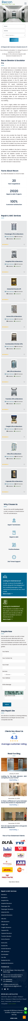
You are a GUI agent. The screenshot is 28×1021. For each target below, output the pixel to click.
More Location (12, 1003)
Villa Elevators (5, 921)
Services (4, 671)
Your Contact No (7, 658)
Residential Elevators (7, 963)
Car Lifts (3, 957)
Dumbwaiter (4, 954)
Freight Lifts (4, 924)
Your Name (5, 651)
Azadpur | (15, 996)
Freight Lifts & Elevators (14, 426)
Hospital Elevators (6, 903)
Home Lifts (4, 943)
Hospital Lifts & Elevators (14, 261)
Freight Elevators (6, 927)
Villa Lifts (3, 919)
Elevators (4, 894)
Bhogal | (25, 999)
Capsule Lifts (5, 930)
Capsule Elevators (6, 933)
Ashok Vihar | (4, 996)
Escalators (4, 897)
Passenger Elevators (7, 909)
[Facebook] (5, 989)
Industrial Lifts (5, 912)
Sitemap (14, 1014)
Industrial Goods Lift (14, 289)
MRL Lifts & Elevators (14, 371)
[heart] (24, 244)
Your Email (5, 665)
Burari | (3, 1001)
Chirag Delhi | (4, 1003)
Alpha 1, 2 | (10, 996)
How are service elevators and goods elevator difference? (14, 826)
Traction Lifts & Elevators (14, 399)
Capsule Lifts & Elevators (14, 481)
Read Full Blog (13, 780)
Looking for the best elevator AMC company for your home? (14, 777)
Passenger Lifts (5, 906)
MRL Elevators (5, 951)
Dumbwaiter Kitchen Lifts (14, 344)
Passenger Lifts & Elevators (14, 234)
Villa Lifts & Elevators (14, 454)
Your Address (6, 678)
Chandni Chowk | (16, 1001)
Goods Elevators (6, 948)
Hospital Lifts (5, 900)
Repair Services (10, 236)
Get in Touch (7, 594)
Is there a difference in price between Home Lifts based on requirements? (14, 802)
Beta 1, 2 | (3, 999)
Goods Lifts (4, 946)
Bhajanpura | (9, 999)
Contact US (18, 239)
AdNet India (13, 1018)
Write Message (6, 684)
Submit (7, 704)
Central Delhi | (8, 1001)
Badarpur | (20, 996)
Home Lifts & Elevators (14, 316)
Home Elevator (5, 939)
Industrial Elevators (6, 915)
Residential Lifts (5, 960)
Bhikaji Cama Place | (17, 999)
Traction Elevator (6, 936)
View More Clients (14, 882)
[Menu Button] (25, 3)
